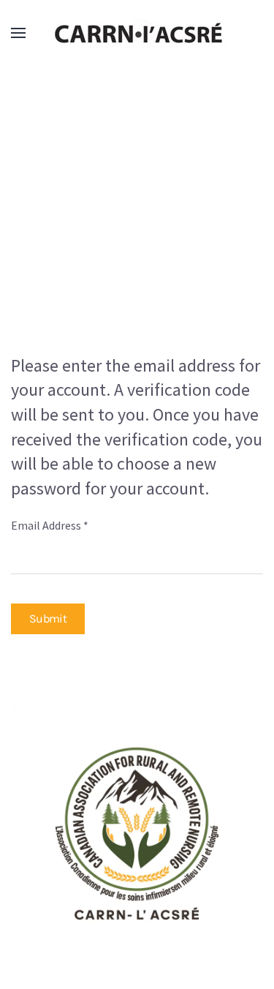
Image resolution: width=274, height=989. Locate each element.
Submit (47, 618)
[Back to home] (137, 33)
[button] (18, 33)
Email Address (49, 525)
